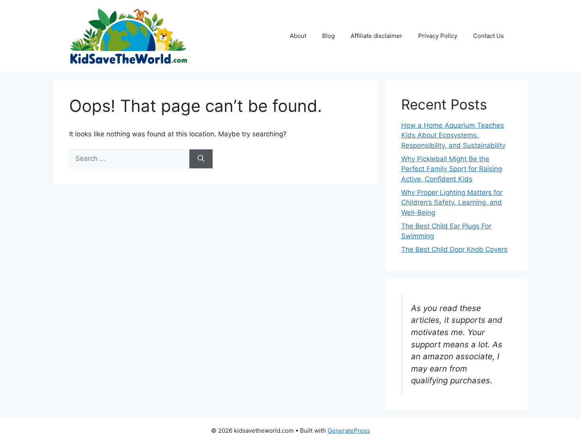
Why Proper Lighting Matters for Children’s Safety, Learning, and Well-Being (451, 203)
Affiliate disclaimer (376, 36)
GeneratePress (349, 430)
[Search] (201, 158)
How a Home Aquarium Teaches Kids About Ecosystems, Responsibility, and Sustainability (453, 135)
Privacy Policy (437, 36)
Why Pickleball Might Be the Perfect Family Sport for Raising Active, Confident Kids (451, 169)
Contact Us (488, 36)
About (298, 36)
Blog (328, 36)
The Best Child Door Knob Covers (454, 249)
